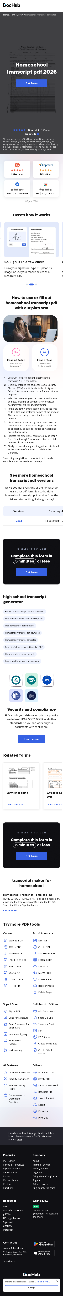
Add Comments (46, 1011)
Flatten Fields (45, 959)
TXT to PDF (15, 947)
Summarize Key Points (17, 1087)
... (42, 1281)
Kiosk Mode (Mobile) (15, 1042)
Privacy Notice (40, 1168)
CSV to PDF (15, 972)
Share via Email (46, 1024)
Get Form (32, 83)
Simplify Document (19, 1078)
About (36, 1160)
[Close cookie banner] (57, 1281)
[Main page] (11, 5)
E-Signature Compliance (45, 1176)
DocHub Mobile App (13, 1210)
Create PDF (44, 947)
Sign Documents (12, 1168)
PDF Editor (9, 1160)
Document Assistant (19, 1072)
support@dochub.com (13, 1248)
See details (30, 134)
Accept (31, 1287)
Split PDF (43, 966)
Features (7, 1184)
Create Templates (47, 1043)
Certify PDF (44, 1078)
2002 (19, 520)
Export (41, 1104)
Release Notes (40, 1184)
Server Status (10, 1172)
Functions (8, 1187)
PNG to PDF (15, 953)
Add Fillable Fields (47, 953)
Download (43, 1111)
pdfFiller (7, 1214)
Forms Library (10, 1180)
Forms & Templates (13, 1164)
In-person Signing (18, 1034)
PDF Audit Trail (46, 1072)
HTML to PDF (16, 979)
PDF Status (44, 1037)
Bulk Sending (15, 1050)
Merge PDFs (44, 972)
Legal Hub (38, 1172)
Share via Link (45, 1017)
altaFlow (7, 1225)
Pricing (6, 1176)
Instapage (8, 1229)
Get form (32, 572)
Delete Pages (45, 992)
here (19, 1139)
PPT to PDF (15, 966)
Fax (40, 1030)
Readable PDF (45, 1091)
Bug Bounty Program (44, 1187)
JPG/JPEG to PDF (17, 959)
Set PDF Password (48, 1085)
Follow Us (10, 1261)
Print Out (43, 1117)
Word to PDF (16, 940)
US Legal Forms (11, 1218)
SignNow (8, 1222)
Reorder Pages (46, 985)
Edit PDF (42, 940)
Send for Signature (18, 1017)
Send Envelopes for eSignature (19, 1026)
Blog (5, 1206)
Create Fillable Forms (45, 1051)
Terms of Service (41, 1164)
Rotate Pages (45, 979)
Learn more (31, 739)
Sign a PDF (14, 1011)
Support (37, 1180)
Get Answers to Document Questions (17, 1099)
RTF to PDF (15, 985)
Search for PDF (46, 1098)
